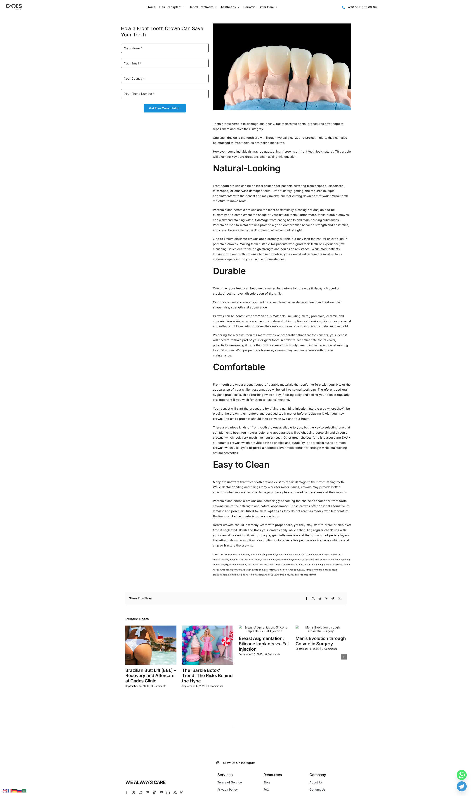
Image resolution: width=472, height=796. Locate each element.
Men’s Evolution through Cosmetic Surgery (321, 641)
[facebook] (127, 792)
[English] (5, 790)
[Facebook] (306, 598)
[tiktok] (154, 792)
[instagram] (140, 792)
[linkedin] (168, 792)
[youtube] (161, 792)
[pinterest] (147, 792)
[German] (14, 790)
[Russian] (19, 790)
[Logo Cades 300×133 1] (14, 5)
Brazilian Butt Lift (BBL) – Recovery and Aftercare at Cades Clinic (150, 676)
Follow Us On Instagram (238, 763)
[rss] (175, 792)
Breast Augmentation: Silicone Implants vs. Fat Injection (264, 644)
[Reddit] (320, 598)
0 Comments (158, 685)
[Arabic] (24, 790)
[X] (313, 598)
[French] (10, 790)
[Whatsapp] (462, 775)
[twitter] (133, 792)
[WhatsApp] (326, 598)
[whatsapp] (181, 792)
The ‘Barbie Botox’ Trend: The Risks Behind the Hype (207, 676)
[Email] (339, 598)
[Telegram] (333, 598)
